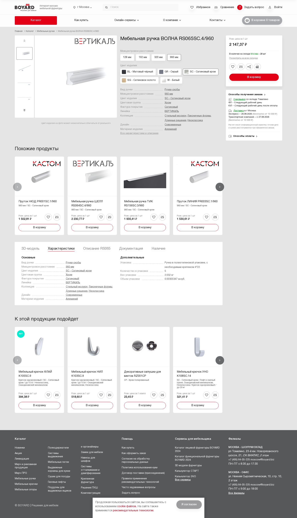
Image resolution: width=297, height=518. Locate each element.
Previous (24, 41)
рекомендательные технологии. (133, 510)
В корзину (254, 77)
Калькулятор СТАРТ (187, 471)
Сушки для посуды (59, 477)
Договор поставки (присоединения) (143, 473)
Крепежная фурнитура (87, 480)
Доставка (238, 111)
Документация (131, 248)
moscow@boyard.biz (262, 460)
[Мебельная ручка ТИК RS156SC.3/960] (145, 196)
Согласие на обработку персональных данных (136, 460)
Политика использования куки (139, 468)
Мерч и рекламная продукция (26, 466)
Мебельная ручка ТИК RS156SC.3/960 (138, 203)
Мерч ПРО (21, 473)
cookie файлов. (127, 506)
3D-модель (30, 248)
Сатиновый (171, 107)
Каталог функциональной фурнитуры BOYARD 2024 (197, 458)
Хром (168, 103)
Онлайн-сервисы (125, 20)
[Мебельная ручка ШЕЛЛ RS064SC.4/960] (92, 196)
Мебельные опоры (26, 490)
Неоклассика (195, 120)
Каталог (36, 20)
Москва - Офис (238, 472)
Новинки (20, 448)
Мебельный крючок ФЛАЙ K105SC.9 (35, 374)
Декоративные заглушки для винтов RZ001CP (142, 374)
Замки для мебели (92, 452)
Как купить (81, 20)
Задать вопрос (131, 493)
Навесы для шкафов (88, 459)
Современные (173, 125)
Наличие (158, 248)
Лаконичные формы (199, 116)
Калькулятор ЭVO (185, 477)
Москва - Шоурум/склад (245, 447)
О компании (170, 20)
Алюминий (171, 129)
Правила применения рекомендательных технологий (140, 480)
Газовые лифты (57, 482)
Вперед (220, 187)
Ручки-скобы (172, 90)
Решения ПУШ (89, 488)
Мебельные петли (58, 462)
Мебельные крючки (26, 484)
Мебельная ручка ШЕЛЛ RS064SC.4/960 (87, 203)
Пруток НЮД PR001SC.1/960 (38, 201)
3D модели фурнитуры (188, 465)
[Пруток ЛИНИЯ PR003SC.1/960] (197, 196)
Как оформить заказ (134, 453)
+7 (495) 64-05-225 (239, 460)
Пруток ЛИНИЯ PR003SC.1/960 (197, 201)
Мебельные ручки (25, 479)
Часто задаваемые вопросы (138, 487)
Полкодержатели (58, 448)
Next (24, 110)
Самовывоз (239, 99)
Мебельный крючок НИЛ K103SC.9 (87, 374)
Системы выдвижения (55, 455)
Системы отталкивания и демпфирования (90, 470)
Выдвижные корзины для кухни (59, 469)
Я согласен (189, 504)
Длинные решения (175, 120)
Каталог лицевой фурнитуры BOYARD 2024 (197, 449)
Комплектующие (90, 493)
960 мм (169, 94)
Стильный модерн (175, 116)
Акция (18, 453)
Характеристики (61, 248)
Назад (17, 187)
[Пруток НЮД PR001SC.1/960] (39, 196)
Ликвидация (22, 459)
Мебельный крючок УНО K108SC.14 (192, 374)
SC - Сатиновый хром (177, 98)
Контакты (216, 20)
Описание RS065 (97, 248)
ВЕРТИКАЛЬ (172, 111)
